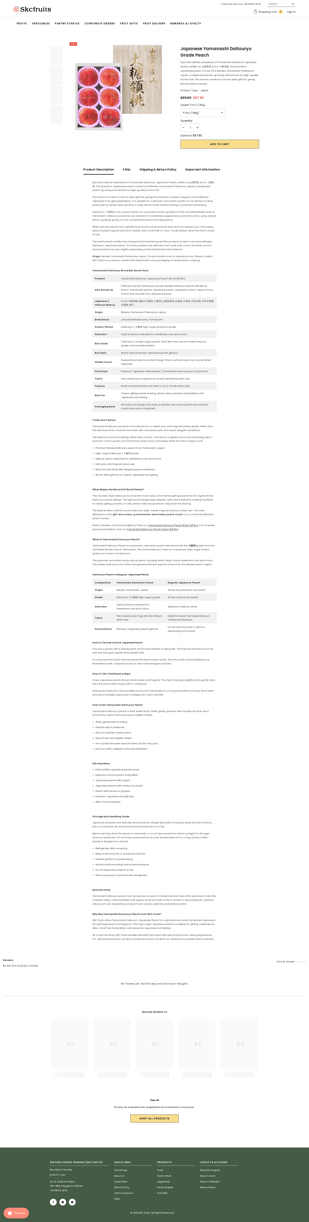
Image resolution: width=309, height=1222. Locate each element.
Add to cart (219, 144)
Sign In (291, 12)
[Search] (281, 4)
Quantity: (186, 120)
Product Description (98, 169)
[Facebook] (53, 1202)
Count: (192, 105)
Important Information (202, 169)
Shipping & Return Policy (157, 169)
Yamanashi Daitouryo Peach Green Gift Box (152, 529)
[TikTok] (72, 1202)
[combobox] (278, 4)
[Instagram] (62, 1202)
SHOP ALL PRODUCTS (154, 1118)
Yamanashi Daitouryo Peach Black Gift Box (173, 525)
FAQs (127, 169)
